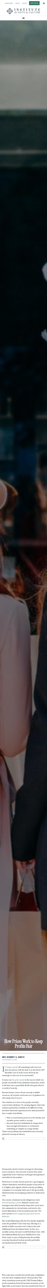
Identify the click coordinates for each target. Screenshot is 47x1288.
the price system (18, 1080)
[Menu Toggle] (23, 18)
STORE (24, 3)
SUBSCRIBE (9, 3)
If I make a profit (11, 1067)
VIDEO (17, 3)
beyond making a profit (11, 1203)
